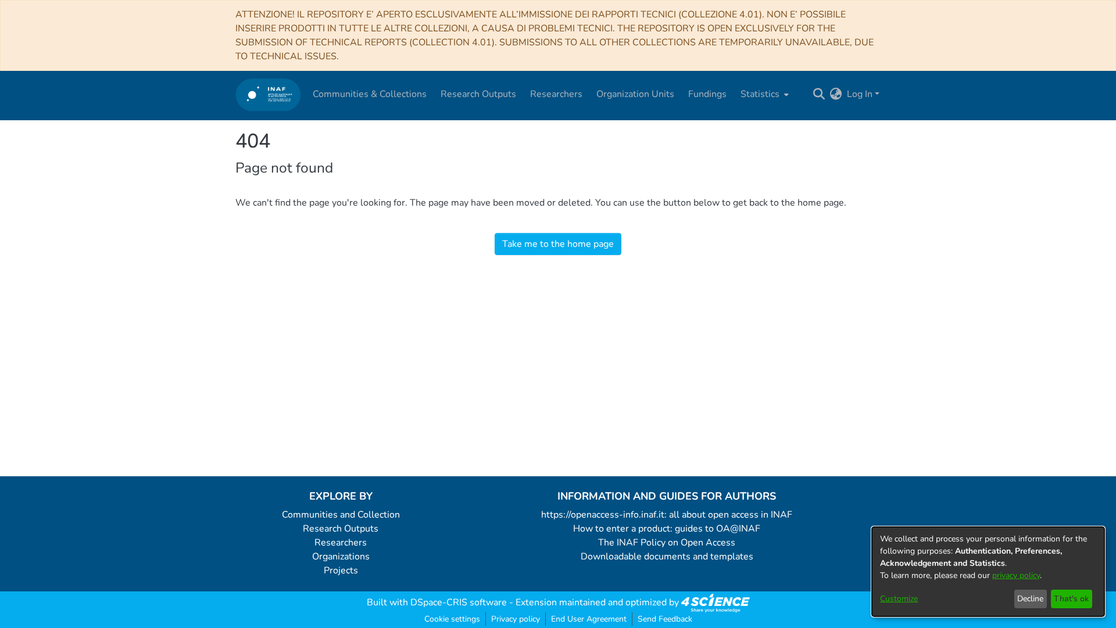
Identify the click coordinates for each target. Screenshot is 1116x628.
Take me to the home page (558, 244)
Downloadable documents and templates (667, 556)
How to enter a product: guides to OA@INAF (666, 528)
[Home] (268, 94)
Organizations (341, 556)
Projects (341, 570)
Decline (1030, 598)
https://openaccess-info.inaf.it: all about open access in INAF (666, 514)
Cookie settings (452, 619)
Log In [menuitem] (859, 94)
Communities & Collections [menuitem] (370, 94)
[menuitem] (763, 94)
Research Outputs (340, 528)
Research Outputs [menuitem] (478, 94)
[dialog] (988, 571)
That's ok (1071, 598)
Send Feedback (665, 619)
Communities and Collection (341, 514)
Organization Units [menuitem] (635, 94)
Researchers (340, 542)
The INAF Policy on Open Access (666, 542)
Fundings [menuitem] (707, 94)
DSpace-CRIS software (458, 602)
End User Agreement (589, 619)
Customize (899, 598)
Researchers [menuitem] (556, 94)
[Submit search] (819, 94)
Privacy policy (515, 619)
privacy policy (1016, 575)
